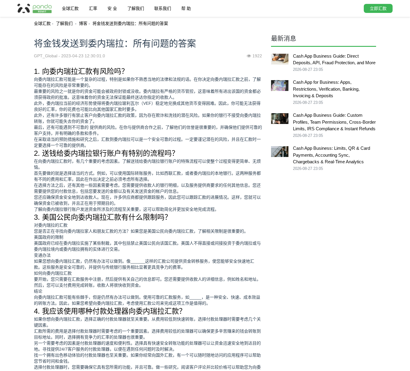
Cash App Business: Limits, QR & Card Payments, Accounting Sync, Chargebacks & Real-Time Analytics (331, 155)
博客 (83, 23)
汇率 (93, 8)
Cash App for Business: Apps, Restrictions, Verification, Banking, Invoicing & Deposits (326, 89)
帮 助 (186, 8)
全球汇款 (70, 8)
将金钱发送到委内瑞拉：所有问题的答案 (130, 23)
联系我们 (162, 8)
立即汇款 (378, 8)
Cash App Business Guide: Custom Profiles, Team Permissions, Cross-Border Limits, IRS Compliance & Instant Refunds (334, 122)
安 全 (112, 8)
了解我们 (135, 8)
